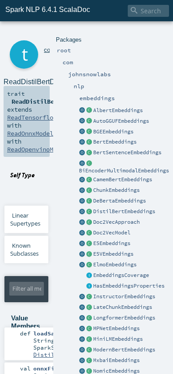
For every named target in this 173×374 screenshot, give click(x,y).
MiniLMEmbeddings (118, 339)
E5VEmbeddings (113, 254)
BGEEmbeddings (113, 132)
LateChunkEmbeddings (122, 307)
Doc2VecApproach (116, 222)
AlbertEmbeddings (118, 110)
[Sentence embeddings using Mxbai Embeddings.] (89, 360)
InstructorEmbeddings (124, 296)
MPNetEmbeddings (116, 328)
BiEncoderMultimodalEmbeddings (124, 171)
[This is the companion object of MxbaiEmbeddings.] (82, 360)
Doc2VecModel (111, 233)
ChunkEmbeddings (116, 190)
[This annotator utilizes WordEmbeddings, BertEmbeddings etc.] (89, 190)
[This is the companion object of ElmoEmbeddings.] (82, 265)
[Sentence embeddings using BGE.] (89, 132)
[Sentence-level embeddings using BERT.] (89, 152)
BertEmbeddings (115, 142)
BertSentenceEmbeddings (127, 152)
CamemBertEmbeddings (122, 179)
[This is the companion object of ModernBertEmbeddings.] (82, 350)
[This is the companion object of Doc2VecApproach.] (82, 222)
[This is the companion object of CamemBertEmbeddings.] (82, 179)
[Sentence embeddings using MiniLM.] (89, 339)
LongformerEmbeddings (124, 318)
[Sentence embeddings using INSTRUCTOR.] (89, 296)
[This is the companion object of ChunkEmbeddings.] (82, 190)
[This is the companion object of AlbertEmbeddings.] (82, 110)
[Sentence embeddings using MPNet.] (89, 328)
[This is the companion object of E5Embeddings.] (82, 243)
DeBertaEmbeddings (119, 201)
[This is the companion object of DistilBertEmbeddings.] (82, 211)
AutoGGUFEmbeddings (121, 121)
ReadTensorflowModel (41, 117)
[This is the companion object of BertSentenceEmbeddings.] (82, 152)
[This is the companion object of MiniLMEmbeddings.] (82, 339)
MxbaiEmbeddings (116, 360)
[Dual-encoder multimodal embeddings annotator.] (89, 163)
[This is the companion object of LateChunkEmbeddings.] (82, 307)
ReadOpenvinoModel (37, 149)
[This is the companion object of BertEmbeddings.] (82, 142)
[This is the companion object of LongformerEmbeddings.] (82, 318)
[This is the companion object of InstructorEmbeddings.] (82, 296)
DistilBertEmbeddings (124, 211)
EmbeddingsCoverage (121, 275)
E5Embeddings (111, 243)
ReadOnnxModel (30, 133)
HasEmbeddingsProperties (129, 286)
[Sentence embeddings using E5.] (89, 243)
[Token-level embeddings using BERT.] (89, 142)
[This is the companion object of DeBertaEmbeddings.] (82, 201)
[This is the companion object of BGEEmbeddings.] (82, 132)
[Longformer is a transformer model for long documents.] (89, 318)
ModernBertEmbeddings (124, 350)
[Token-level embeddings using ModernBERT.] (89, 350)
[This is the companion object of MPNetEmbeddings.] (82, 328)
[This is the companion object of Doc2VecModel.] (82, 233)
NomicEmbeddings (116, 371)
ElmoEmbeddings (115, 264)
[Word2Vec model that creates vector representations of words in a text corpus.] (89, 233)
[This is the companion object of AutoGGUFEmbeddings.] (82, 121)
